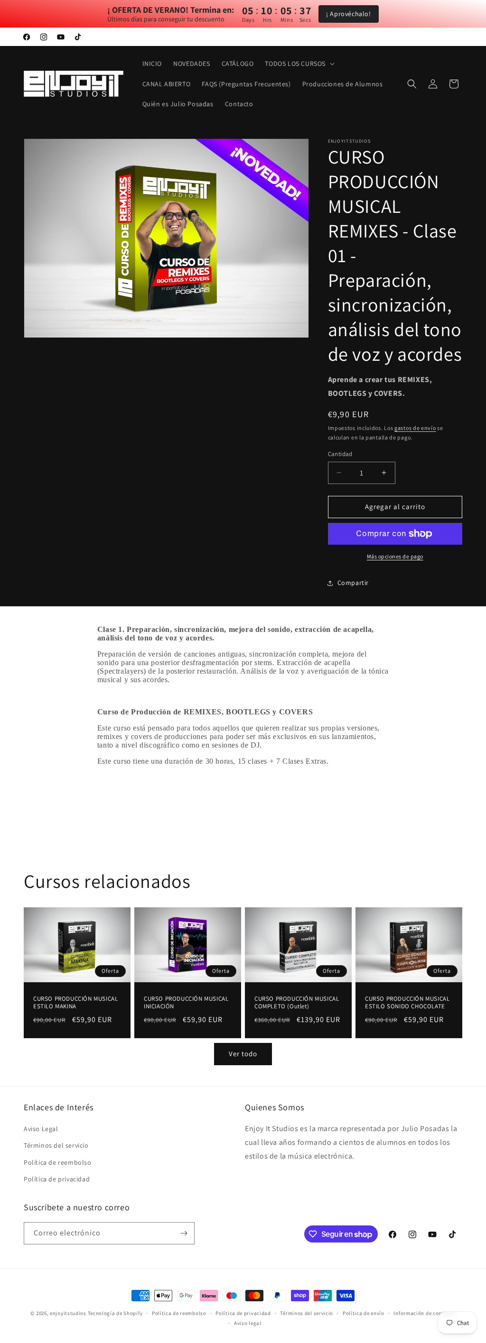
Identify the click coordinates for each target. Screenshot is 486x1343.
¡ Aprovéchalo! (348, 13)
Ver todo (243, 1053)
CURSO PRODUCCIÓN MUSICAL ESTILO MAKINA (75, 1002)
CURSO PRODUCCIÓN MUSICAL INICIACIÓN (186, 1002)
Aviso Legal (41, 1128)
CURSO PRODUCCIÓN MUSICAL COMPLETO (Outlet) (296, 1002)
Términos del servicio (56, 1145)
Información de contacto (424, 1313)
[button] (298, 63)
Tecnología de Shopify (115, 1313)
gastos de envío (415, 427)
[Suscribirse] (183, 1233)
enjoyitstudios (68, 1313)
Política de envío (363, 1313)
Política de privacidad (57, 1179)
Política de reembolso (58, 1162)
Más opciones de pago (395, 556)
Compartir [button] (353, 582)
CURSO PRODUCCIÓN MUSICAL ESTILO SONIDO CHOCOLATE (407, 1002)
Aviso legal (248, 1323)
